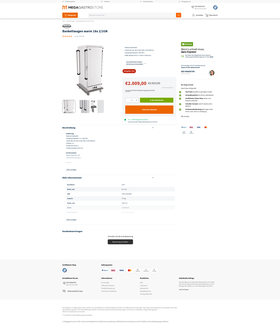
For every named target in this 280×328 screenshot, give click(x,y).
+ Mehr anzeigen (71, 169)
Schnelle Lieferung (148, 1)
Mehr (211, 57)
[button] (67, 36)
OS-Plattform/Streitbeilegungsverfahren (153, 321)
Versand (127, 90)
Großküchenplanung (108, 288)
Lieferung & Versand (107, 285)
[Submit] (178, 15)
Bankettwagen (71, 21)
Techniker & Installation (109, 291)
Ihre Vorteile (105, 283)
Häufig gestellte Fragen (75, 291)
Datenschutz (144, 288)
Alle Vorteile (185, 116)
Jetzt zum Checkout (149, 109)
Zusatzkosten (72, 312)
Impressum (143, 285)
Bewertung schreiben (120, 242)
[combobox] (135, 15)
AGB (141, 283)
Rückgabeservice (186, 1)
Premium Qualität (70, 1)
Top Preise (106, 1)
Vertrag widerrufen (146, 294)
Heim (63, 21)
